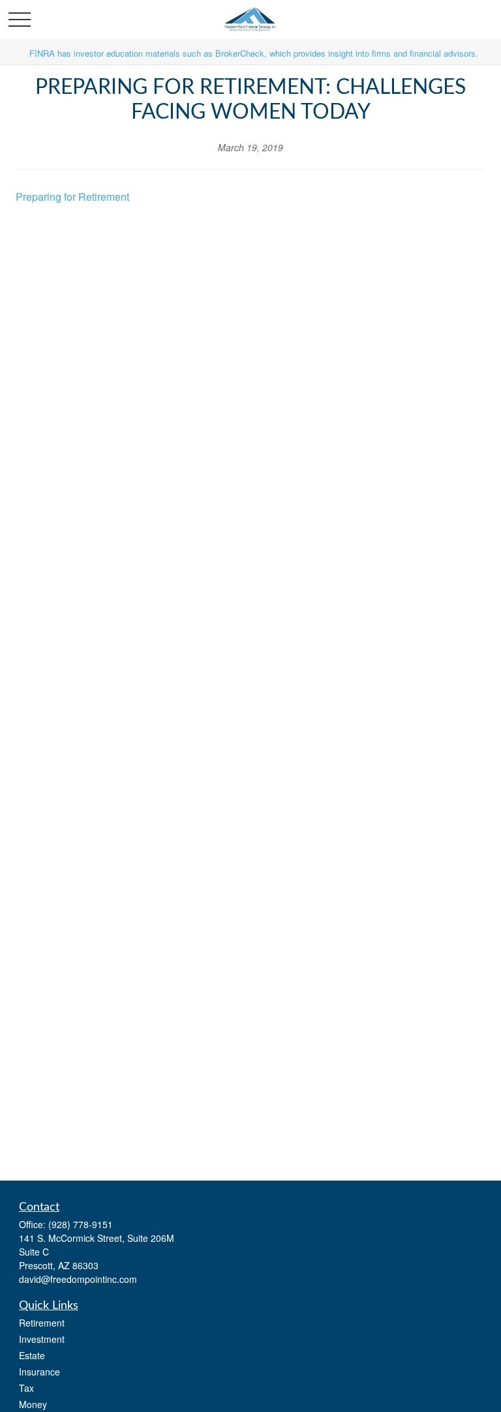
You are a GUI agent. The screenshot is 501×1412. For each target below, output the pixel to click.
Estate (32, 1355)
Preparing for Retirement (72, 196)
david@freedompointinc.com (78, 1279)
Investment (42, 1339)
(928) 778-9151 (80, 1224)
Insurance (39, 1371)
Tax (26, 1387)
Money (33, 1404)
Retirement (42, 1322)
